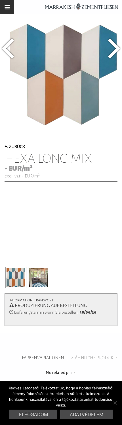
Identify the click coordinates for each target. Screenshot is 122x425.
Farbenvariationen (43, 357)
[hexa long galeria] (15, 277)
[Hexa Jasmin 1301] (8, 48)
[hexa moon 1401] (114, 48)
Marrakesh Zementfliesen (79, 7)
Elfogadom (33, 414)
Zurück (17, 147)
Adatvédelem (86, 414)
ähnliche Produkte (96, 357)
